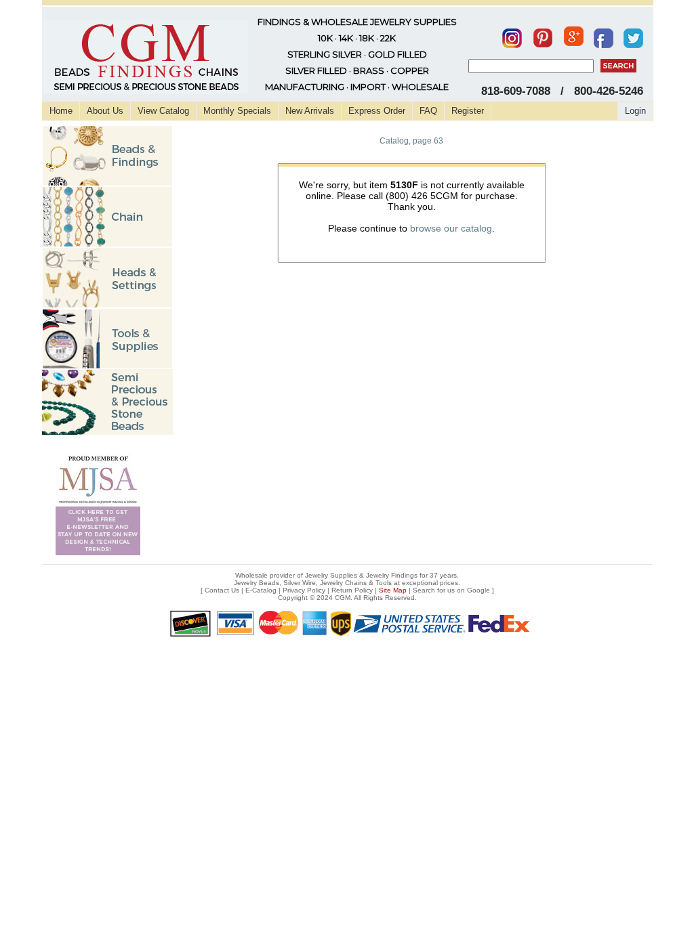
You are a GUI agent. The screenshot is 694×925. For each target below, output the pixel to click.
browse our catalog (451, 228)
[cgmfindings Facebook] (603, 35)
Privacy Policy (304, 590)
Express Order (376, 111)
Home (61, 111)
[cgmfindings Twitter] (633, 35)
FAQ (428, 111)
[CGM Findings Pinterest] (543, 35)
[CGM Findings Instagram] (512, 35)
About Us (105, 111)
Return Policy (352, 590)
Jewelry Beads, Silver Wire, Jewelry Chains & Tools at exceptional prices (346, 582)
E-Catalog (261, 590)
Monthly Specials (237, 111)
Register (467, 111)
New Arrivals (309, 111)
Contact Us (222, 590)
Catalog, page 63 (411, 141)
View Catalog (163, 111)
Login (635, 111)
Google (478, 590)
